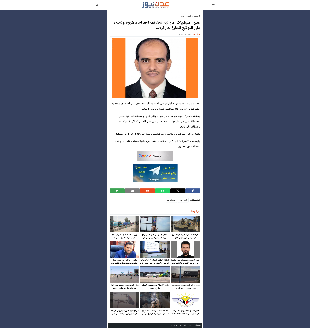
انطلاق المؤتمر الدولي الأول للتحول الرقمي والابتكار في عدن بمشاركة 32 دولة (155, 263)
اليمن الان (183, 200)
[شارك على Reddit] (147, 190)
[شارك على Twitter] (177, 190)
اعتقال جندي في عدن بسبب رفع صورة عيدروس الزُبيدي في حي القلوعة (155, 237)
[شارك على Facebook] (192, 190)
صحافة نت (171, 200)
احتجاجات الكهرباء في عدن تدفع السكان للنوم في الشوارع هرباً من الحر (155, 313)
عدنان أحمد (196, 34)
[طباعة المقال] (117, 190)
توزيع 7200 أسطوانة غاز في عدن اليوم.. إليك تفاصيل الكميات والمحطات (124, 237)
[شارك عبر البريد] (132, 190)
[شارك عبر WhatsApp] (162, 190)
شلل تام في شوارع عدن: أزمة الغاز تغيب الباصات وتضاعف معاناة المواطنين (124, 288)
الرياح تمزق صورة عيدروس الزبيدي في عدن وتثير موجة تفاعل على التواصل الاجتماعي (124, 313)
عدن (183, 16)
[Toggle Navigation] (213, 5)
